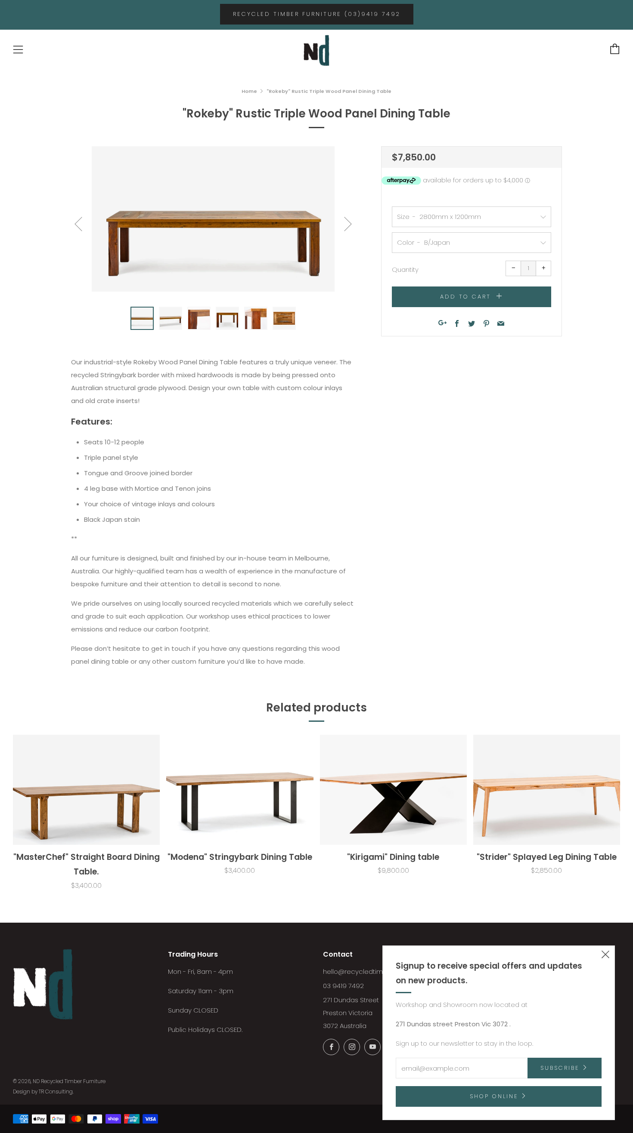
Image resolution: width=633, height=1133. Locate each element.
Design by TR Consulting (43, 1091)
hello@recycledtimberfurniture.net (376, 971)
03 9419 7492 (343, 985)
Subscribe (560, 1068)
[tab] (142, 318)
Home (249, 91)
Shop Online (494, 1096)
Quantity (405, 269)
